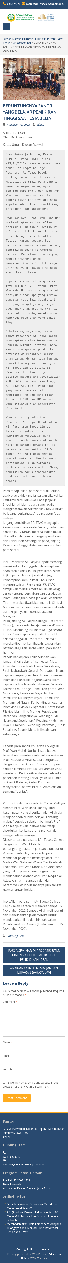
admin (40, 124)
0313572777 (13, 3)
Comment (10, 1001)
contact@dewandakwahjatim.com (45, 3)
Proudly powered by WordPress (26, 1254)
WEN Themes (38, 1258)
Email (7, 1056)
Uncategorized (22, 42)
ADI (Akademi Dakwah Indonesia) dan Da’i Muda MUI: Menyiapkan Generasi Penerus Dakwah (32, 1216)
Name (8, 1042)
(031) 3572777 (12, 1156)
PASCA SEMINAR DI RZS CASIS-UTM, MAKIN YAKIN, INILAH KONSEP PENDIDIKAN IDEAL (34, 955)
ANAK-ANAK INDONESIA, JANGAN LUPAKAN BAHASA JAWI (34, 970)
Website (8, 1069)
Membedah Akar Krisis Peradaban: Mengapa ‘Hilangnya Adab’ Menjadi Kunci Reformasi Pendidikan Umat (34, 1228)
